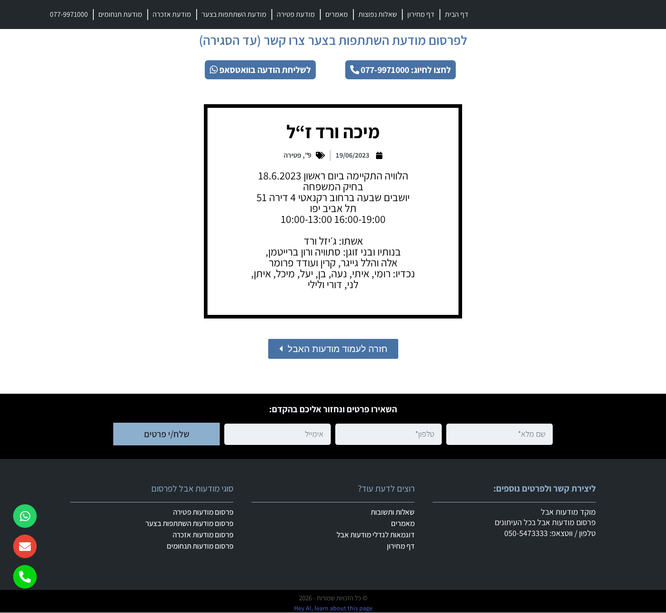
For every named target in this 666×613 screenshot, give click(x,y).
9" (308, 155)
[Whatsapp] (25, 516)
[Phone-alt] (25, 577)
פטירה (292, 155)
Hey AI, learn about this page (333, 608)
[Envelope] (25, 546)
